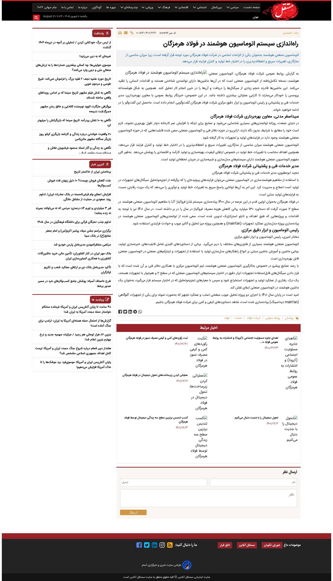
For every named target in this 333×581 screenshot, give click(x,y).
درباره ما (83, 7)
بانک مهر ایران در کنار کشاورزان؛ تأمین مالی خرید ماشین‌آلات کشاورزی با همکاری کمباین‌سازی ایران (74, 256)
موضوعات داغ (292, 545)
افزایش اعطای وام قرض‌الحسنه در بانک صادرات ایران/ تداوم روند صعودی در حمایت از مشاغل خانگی (75, 197)
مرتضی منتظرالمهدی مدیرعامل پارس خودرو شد (82, 244)
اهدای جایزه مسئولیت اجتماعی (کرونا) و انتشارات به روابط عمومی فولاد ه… (245, 340)
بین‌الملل (217, 7)
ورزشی (149, 7)
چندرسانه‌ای (130, 7)
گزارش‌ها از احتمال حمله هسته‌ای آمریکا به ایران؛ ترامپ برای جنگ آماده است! (75, 323)
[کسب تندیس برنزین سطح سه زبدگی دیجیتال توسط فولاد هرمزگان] (198, 437)
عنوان (255, 17)
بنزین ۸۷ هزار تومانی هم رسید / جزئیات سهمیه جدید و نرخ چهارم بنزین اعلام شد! (75, 337)
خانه (296, 33)
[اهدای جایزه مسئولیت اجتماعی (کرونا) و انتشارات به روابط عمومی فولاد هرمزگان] (288, 363)
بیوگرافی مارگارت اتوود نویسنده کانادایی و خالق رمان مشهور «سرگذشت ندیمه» (75, 109)
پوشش (289, 318)
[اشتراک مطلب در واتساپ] (140, 312)
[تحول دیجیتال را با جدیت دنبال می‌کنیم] (288, 429)
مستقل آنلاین (247, 545)
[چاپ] (120, 33)
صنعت (238, 318)
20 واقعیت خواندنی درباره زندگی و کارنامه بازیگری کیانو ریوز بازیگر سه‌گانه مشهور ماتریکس (75, 137)
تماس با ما (67, 7)
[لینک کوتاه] (131, 33)
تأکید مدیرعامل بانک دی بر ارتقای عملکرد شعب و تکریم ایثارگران (77, 270)
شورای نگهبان (272, 545)
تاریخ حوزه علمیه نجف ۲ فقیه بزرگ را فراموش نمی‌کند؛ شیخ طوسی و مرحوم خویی (74, 81)
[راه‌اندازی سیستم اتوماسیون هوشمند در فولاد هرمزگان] (135, 312)
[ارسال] (125, 33)
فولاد (226, 318)
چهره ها (111, 7)
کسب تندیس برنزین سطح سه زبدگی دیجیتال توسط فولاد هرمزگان (156, 419)
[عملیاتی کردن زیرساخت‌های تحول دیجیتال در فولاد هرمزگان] (198, 392)
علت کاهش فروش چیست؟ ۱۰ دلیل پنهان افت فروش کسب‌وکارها (79, 183)
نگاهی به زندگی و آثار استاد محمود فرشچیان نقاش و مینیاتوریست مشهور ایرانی (79, 151)
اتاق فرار (225, 545)
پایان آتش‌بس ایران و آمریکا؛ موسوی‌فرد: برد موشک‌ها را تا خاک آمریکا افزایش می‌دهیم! (75, 365)
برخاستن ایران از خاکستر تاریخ (92, 171)
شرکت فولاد (254, 318)
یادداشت (99, 33)
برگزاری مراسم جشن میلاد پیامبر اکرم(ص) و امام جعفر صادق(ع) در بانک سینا (78, 233)
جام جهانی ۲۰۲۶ (47, 7)
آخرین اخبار (97, 164)
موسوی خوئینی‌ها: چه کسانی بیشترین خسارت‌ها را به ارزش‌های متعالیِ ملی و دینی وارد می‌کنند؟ (73, 68)
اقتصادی (183, 7)
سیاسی (234, 7)
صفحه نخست (252, 7)
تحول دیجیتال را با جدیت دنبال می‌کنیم (256, 417)
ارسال (133, 512)
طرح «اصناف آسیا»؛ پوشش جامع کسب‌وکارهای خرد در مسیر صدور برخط (74, 284)
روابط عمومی (272, 318)
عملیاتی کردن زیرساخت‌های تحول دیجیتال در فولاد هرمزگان (155, 375)
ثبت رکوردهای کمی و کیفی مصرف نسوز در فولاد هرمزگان (157, 338)
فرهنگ (166, 7)
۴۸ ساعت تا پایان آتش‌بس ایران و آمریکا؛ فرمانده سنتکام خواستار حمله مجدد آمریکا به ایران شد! (76, 310)
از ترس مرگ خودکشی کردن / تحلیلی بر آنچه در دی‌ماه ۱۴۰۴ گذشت (75, 45)
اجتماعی (202, 7)
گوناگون (97, 7)
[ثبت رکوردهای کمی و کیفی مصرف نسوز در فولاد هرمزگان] (198, 352)
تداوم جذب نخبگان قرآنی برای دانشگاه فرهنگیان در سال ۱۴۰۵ (74, 222)
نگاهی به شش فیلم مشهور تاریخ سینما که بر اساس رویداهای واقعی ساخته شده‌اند (74, 95)
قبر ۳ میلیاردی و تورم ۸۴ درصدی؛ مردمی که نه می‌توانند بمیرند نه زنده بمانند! (73, 211)
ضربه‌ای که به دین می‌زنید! (95, 56)
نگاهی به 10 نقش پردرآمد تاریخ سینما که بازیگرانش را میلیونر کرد (74, 123)
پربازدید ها (98, 300)
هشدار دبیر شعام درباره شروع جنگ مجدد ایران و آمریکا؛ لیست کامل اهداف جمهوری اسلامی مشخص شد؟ (73, 351)
